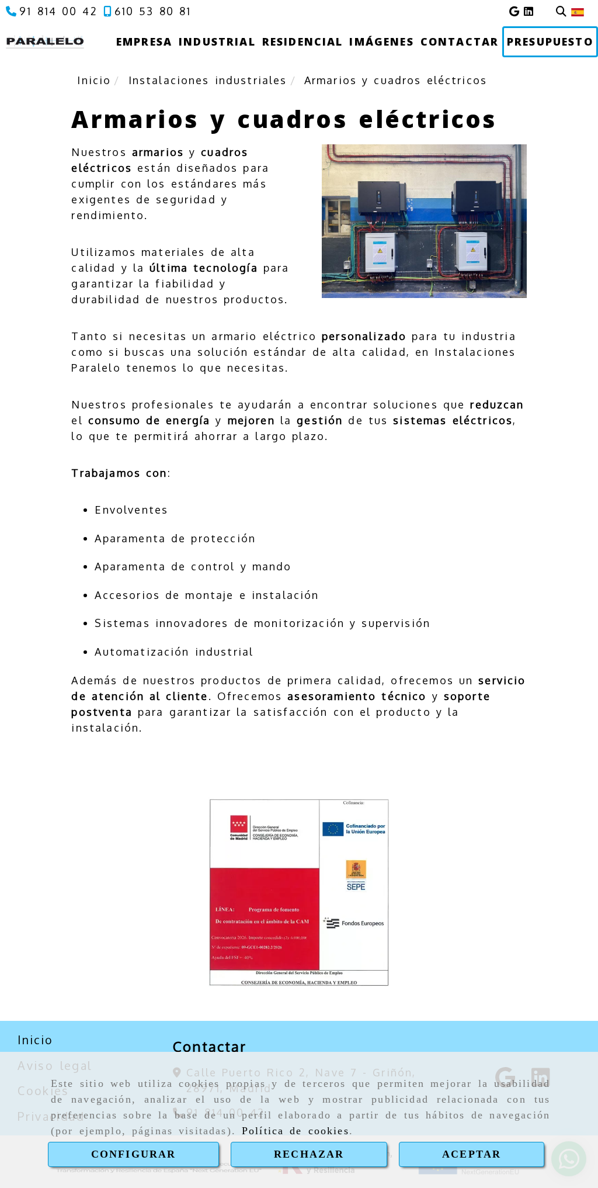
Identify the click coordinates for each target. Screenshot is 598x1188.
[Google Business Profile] (514, 11)
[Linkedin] (528, 11)
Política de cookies (295, 1131)
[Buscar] (561, 11)
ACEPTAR (471, 1154)
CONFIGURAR (133, 1154)
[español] (577, 11)
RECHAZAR (309, 1154)
